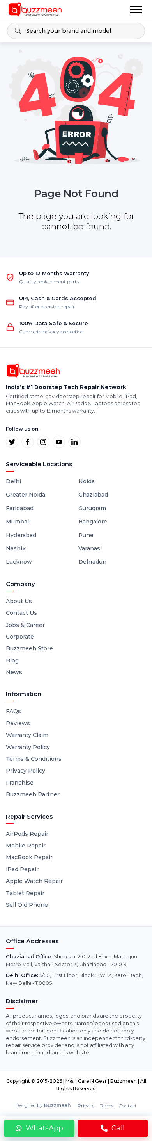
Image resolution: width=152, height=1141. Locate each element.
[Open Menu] (136, 10)
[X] (12, 442)
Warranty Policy (28, 747)
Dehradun (92, 561)
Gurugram (92, 508)
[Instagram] (43, 442)
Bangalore (92, 521)
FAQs (13, 711)
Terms (106, 1106)
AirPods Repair (27, 833)
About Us (19, 601)
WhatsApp (44, 1128)
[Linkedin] (74, 442)
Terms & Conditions (34, 758)
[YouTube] (59, 442)
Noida (86, 481)
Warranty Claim (27, 735)
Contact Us (21, 612)
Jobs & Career (25, 624)
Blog (12, 660)
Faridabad (20, 508)
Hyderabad (21, 535)
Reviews (18, 723)
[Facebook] (27, 442)
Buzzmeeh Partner (33, 794)
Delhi (13, 481)
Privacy (86, 1106)
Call (118, 1128)
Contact (127, 1106)
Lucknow (19, 561)
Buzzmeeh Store (29, 648)
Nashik (16, 548)
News (14, 672)
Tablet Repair (25, 893)
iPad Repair (22, 869)
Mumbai (17, 521)
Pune (86, 535)
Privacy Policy (25, 770)
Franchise (20, 782)
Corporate (20, 636)
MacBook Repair (29, 857)
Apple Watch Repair (34, 881)
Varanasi (90, 548)
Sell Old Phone (27, 904)
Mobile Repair (26, 845)
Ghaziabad (93, 494)
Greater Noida (25, 494)
